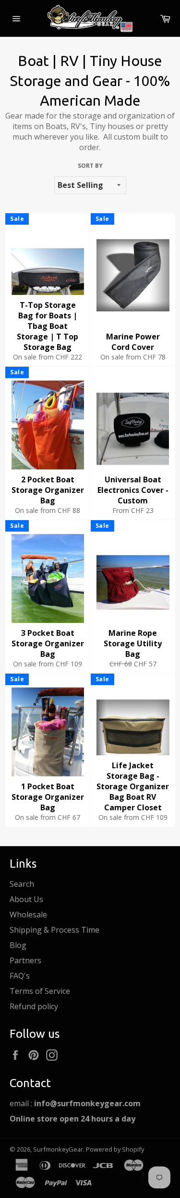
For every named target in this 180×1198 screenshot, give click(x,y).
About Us (26, 899)
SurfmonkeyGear (58, 1149)
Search (22, 884)
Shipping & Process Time (54, 930)
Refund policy (34, 1006)
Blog (18, 945)
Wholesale (28, 914)
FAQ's (20, 975)
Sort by (90, 166)
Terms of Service (40, 991)
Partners (25, 960)
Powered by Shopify (115, 1149)
